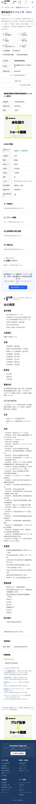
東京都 (7, 7)
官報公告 (17, 50)
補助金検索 (22, 763)
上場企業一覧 (5, 785)
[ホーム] (2, 7)
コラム (21, 787)
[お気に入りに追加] (33, 7)
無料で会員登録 (19, 753)
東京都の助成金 (23, 54)
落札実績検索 (5, 770)
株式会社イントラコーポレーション (14, 688)
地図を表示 (18, 81)
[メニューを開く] (32, 2)
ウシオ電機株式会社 (9, 671)
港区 (12, 7)
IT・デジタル (23, 765)
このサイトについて (25, 782)
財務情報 (7, 50)
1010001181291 (13, 686)
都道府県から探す (6, 787)
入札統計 (4, 775)
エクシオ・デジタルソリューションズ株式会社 (17, 695)
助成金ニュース (23, 770)
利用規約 (21, 794)
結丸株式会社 (8, 677)
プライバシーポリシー (25, 792)
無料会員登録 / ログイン (18, 287)
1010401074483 (13, 692)
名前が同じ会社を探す (11, 663)
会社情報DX (20, 800)
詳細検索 (4, 765)
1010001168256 (13, 679)
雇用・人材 (22, 768)
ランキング (4, 792)
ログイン (26, 2)
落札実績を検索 (9, 54)
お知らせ (21, 790)
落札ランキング (6, 773)
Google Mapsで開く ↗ (26, 85)
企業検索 (4, 782)
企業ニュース (5, 790)
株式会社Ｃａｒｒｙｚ (10, 682)
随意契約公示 (5, 768)
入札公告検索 (5, 763)
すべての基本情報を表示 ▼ (18, 75)
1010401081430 (13, 699)
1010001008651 (13, 674)
